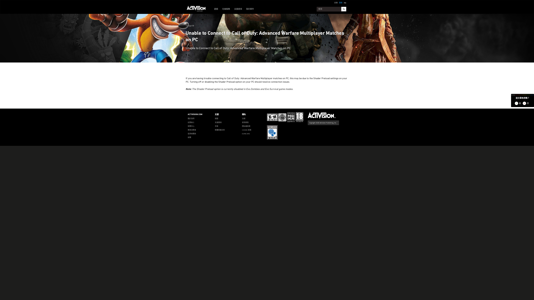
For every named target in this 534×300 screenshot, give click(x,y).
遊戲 (216, 9)
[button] (345, 2)
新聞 (189, 137)
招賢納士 (191, 122)
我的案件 (250, 9)
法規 (243, 119)
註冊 (336, 3)
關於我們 (191, 119)
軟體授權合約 (220, 130)
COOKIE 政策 (246, 130)
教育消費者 (192, 130)
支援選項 (238, 9)
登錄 (340, 3)
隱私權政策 (246, 126)
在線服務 (226, 9)
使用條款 (245, 122)
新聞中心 (191, 126)
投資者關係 (192, 134)
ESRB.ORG (246, 134)
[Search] (343, 9)
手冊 (216, 126)
